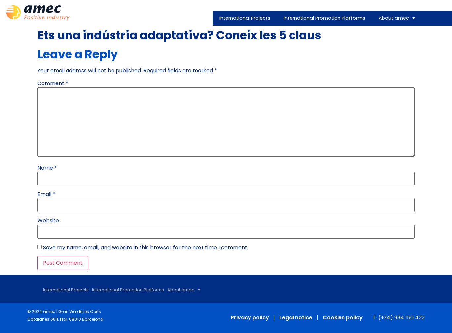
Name (47, 168)
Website (48, 220)
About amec (394, 18)
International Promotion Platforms (324, 18)
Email (46, 194)
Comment (52, 83)
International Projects (244, 18)
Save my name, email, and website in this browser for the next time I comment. (145, 247)
